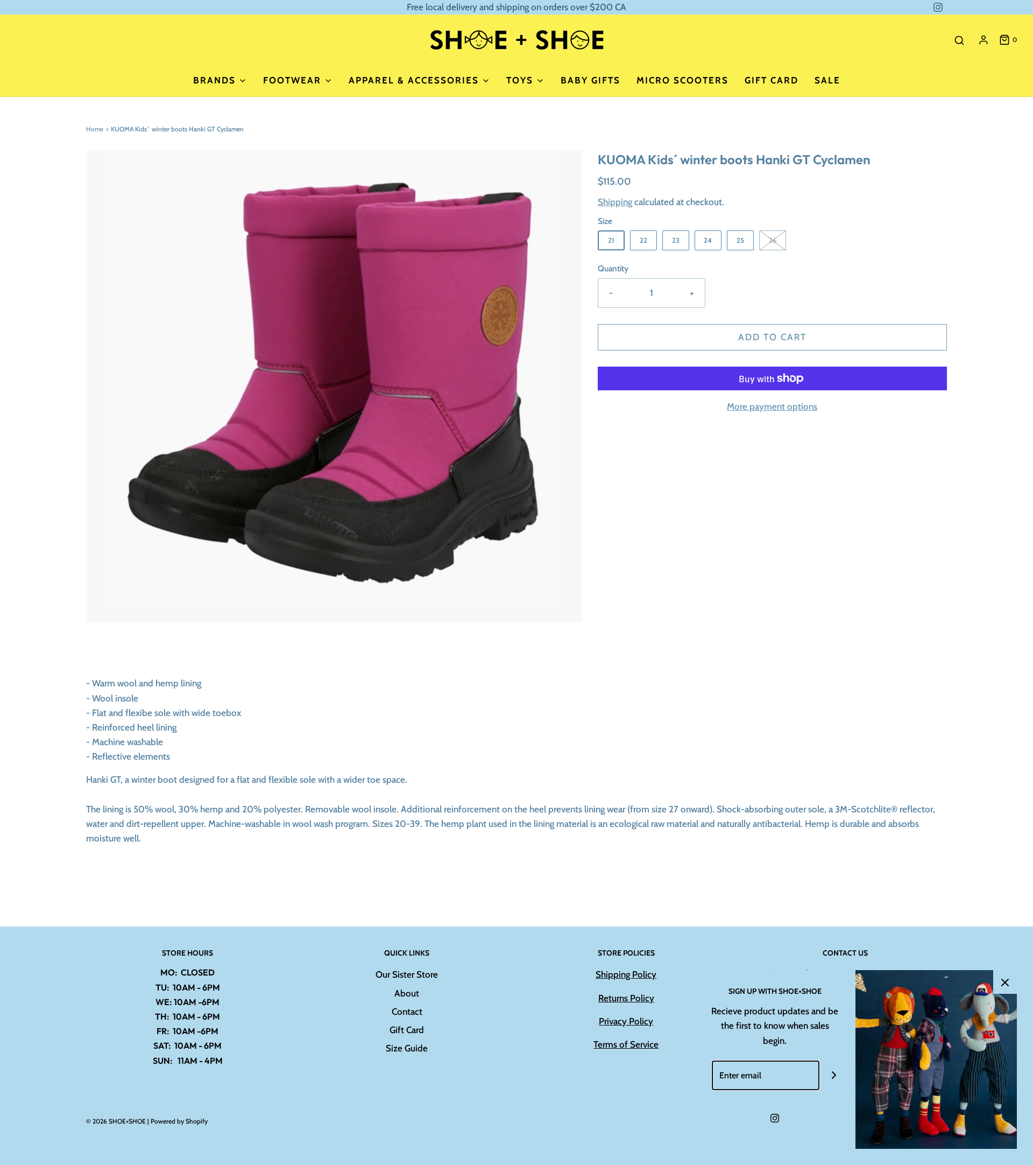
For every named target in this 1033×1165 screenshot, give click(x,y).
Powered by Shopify (179, 1121)
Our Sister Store (407, 974)
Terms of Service (626, 1044)
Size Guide (407, 1048)
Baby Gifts (590, 80)
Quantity (613, 268)
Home (94, 129)
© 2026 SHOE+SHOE (116, 1121)
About (406, 993)
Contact (407, 1011)
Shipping (615, 201)
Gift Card (771, 80)
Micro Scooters (682, 80)
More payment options (772, 406)
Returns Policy (626, 998)
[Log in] (983, 39)
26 (772, 240)
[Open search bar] (959, 40)
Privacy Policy (626, 1021)
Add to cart (772, 337)
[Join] (834, 1075)
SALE (827, 80)
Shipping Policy (626, 974)
